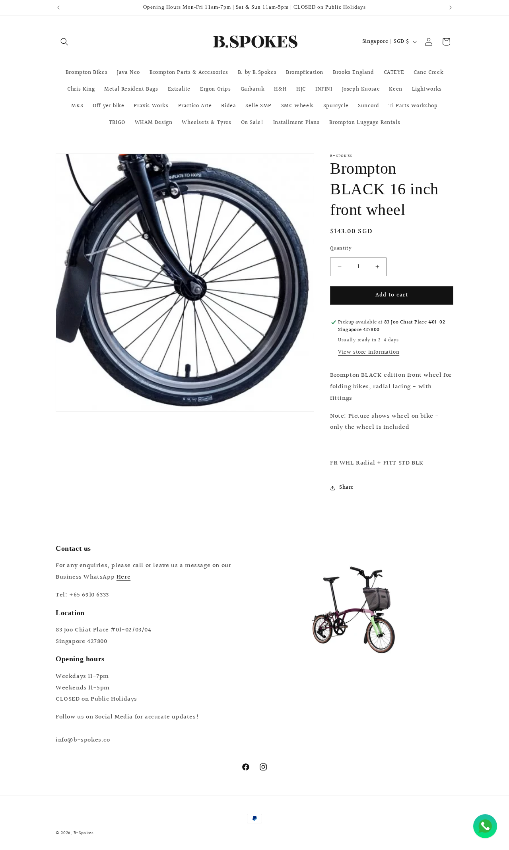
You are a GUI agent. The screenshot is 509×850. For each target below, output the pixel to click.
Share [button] (346, 487)
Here (123, 577)
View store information (368, 352)
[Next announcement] (450, 7)
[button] (64, 41)
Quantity (341, 248)
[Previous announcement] (58, 7)
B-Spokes (84, 833)
